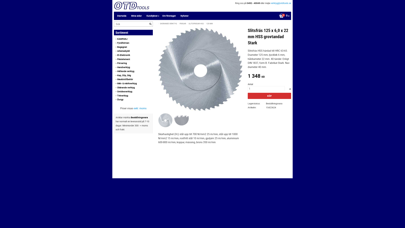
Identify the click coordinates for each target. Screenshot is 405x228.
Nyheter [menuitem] (185, 15)
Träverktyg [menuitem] (122, 95)
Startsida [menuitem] (121, 15)
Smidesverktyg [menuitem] (124, 91)
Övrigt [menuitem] (120, 99)
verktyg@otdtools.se (281, 3)
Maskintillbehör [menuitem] (125, 79)
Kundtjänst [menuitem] (152, 15)
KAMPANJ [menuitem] (122, 38)
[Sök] (150, 24)
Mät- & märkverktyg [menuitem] (127, 83)
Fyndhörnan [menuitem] (123, 42)
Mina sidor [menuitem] (136, 15)
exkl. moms (140, 108)
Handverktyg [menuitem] (123, 67)
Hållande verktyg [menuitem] (125, 71)
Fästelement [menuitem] (123, 59)
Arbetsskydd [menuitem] (123, 50)
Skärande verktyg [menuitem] (126, 87)
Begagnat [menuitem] (122, 46)
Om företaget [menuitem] (169, 15)
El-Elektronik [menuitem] (123, 55)
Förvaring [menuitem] (122, 63)
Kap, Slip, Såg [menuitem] (124, 75)
